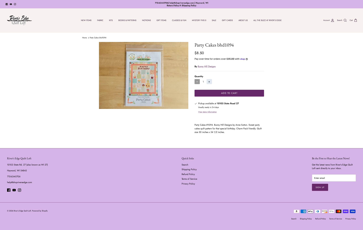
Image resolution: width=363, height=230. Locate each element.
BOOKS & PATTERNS (127, 20)
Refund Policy (188, 174)
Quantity (199, 76)
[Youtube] (11, 4)
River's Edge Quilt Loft (22, 210)
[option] (143, 75)
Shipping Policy (189, 169)
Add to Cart (229, 93)
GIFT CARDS (227, 20)
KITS (111, 20)
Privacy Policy (188, 183)
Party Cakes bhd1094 (98, 37)
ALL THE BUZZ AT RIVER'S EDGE (267, 20)
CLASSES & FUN (179, 20)
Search (185, 164)
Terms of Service (189, 179)
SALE (214, 20)
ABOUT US (243, 20)
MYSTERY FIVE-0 (199, 20)
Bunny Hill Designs (207, 66)
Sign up (320, 187)
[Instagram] (15, 4)
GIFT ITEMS (161, 20)
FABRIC (100, 20)
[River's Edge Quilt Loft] (19, 20)
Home (84, 37)
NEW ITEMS (86, 20)
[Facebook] (7, 4)
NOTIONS (146, 20)
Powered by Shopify (40, 210)
